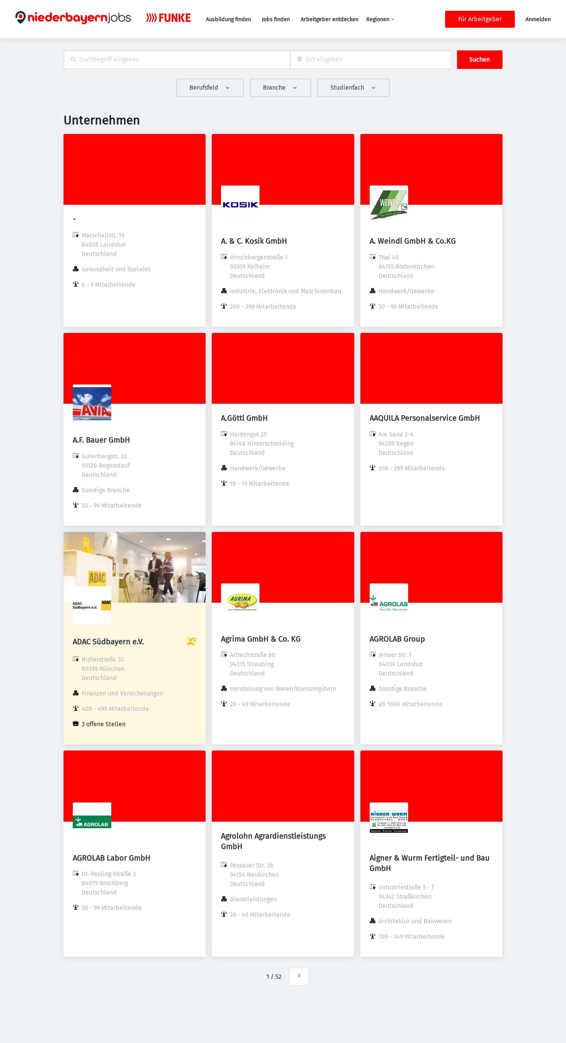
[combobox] (177, 59)
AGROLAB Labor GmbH (112, 857)
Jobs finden (276, 19)
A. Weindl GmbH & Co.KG (413, 241)
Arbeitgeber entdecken (329, 19)
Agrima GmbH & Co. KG (261, 639)
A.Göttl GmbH (244, 418)
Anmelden (538, 19)
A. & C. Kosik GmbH (254, 241)
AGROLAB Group (397, 639)
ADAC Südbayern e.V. (108, 641)
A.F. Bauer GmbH (101, 440)
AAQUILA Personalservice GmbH (425, 418)
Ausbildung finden (228, 19)
